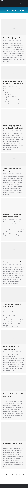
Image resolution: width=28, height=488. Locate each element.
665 (12, 474)
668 (24, 474)
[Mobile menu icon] (26, 4)
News (4, 40)
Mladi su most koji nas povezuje (13, 443)
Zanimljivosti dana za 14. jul (12, 262)
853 (16, 477)
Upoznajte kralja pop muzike (12, 38)
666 (16, 474)
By (11, 40)
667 (20, 474)
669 (9, 477)
